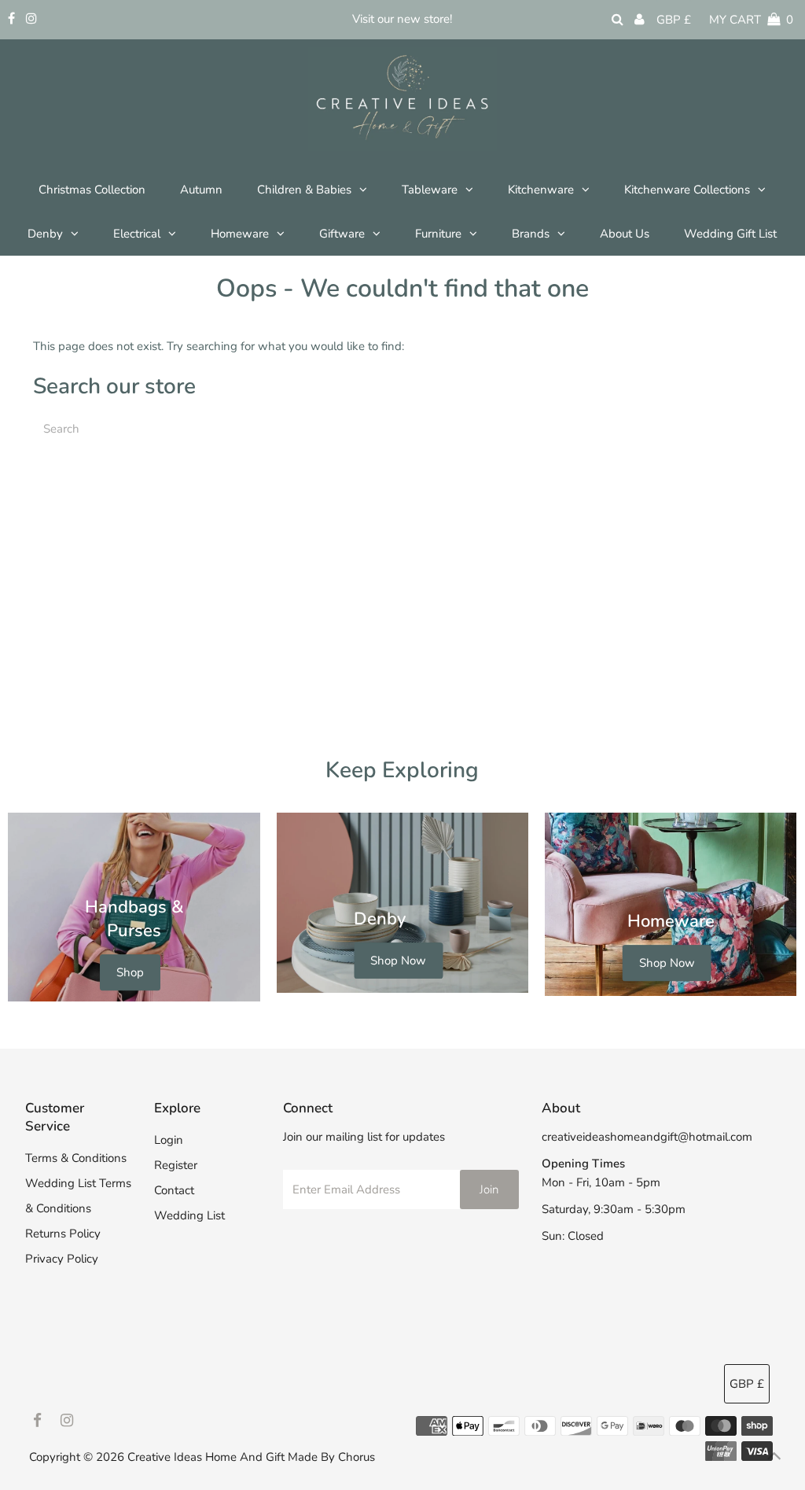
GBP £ (673, 20)
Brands (531, 234)
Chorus (356, 1457)
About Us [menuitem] (624, 234)
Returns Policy (63, 1233)
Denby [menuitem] (45, 234)
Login (168, 1140)
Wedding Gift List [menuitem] (730, 234)
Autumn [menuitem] (201, 189)
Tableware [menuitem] (430, 189)
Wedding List (189, 1215)
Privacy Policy (61, 1259)
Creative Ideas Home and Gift (207, 1457)
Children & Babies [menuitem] (304, 189)
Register (175, 1165)
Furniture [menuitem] (438, 234)
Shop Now (398, 960)
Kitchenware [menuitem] (541, 189)
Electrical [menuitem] (136, 234)
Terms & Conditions (76, 1158)
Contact (174, 1190)
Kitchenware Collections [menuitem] (687, 189)
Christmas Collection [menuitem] (92, 189)
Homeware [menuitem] (240, 234)
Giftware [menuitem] (342, 234)
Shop (130, 972)
